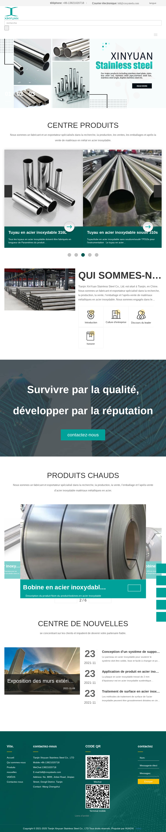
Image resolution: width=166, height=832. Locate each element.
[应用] (6, 28)
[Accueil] (14, 13)
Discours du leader (141, 322)
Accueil (10, 757)
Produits (11, 767)
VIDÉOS (11, 777)
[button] (69, 255)
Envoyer (148, 781)
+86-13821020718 (67, 3)
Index (139, 828)
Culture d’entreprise (116, 322)
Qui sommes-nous (16, 762)
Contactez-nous (15, 782)
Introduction (91, 322)
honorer (91, 343)
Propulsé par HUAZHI (122, 828)
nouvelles (12, 772)
